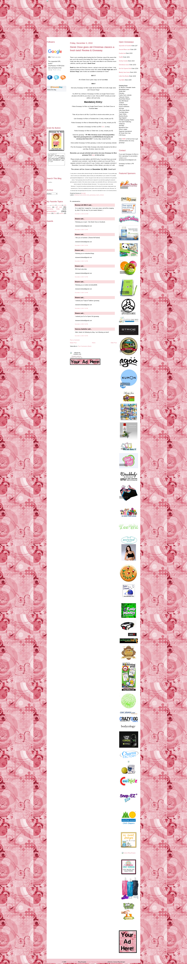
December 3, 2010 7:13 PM (81, 229)
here (103, 126)
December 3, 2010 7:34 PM (81, 335)
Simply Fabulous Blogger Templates (97, 962)
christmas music (78, 195)
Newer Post (73, 342)
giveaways (51, 211)
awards (48, 205)
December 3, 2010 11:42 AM (81, 213)
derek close (86, 195)
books (53, 205)
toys (55, 213)
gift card (59, 207)
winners (61, 213)
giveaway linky (53, 209)
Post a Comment (75, 340)
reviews (49, 213)
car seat (59, 205)
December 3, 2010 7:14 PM (81, 276)
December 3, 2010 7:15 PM (81, 308)
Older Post (114, 342)
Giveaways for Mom (72, 962)
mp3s (97, 195)
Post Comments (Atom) (84, 346)
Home (93, 342)
